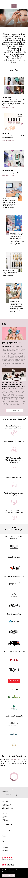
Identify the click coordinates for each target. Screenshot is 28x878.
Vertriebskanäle (6, 810)
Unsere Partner (7, 824)
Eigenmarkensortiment (7, 808)
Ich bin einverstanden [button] (8, 875)
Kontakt (5, 841)
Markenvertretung (6, 804)
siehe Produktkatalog (8, 107)
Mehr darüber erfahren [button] (8, 871)
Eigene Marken (6, 805)
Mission (4, 819)
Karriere (4, 836)
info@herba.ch (17, 795)
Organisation (5, 816)
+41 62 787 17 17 (7, 795)
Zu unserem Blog (14, 411)
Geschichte (5, 820)
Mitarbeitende (5, 818)
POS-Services (5, 807)
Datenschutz (5, 847)
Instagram (15, 759)
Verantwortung (7, 831)
